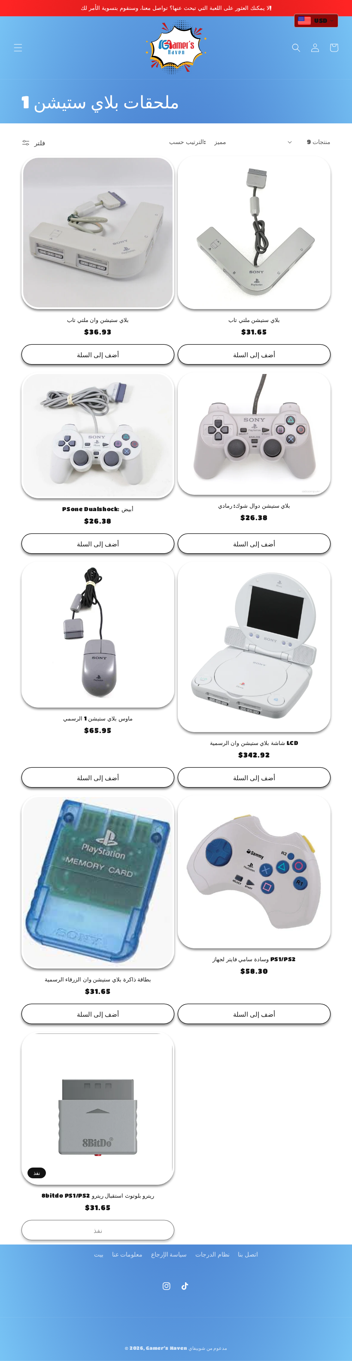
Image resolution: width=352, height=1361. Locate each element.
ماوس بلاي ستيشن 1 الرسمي (97, 718)
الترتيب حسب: (187, 141)
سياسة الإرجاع (169, 1254)
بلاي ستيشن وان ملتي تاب (97, 319)
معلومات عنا (127, 1254)
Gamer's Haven (166, 1348)
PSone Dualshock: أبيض (97, 509)
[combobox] (316, 21)
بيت (98, 1254)
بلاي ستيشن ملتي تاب (254, 319)
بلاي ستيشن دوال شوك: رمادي (254, 505)
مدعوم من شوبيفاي (207, 1348)
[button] (18, 47)
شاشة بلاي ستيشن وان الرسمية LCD (254, 742)
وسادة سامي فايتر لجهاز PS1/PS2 (254, 959)
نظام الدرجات (212, 1254)
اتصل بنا (248, 1254)
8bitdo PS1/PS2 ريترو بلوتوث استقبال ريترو (98, 1195)
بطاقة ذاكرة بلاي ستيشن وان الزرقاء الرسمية (98, 979)
